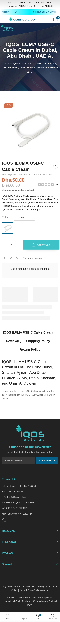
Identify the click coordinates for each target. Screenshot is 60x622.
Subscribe (45, 460)
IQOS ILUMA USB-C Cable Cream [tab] (28, 332)
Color (5, 217)
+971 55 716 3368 (27, 486)
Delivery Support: (10, 486)
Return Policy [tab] (30, 349)
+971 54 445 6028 (17, 491)
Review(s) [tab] (13, 341)
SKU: (4, 174)
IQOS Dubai (48, 174)
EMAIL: (5, 497)
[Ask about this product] (55, 166)
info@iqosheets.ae (18, 497)
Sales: (5, 491)
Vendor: (37, 174)
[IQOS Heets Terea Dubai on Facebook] (25, 12)
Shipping (6, 190)
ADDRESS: (7, 503)
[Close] (55, 4)
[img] (46, 184)
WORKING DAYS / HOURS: (15, 508)
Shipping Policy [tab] (38, 341)
